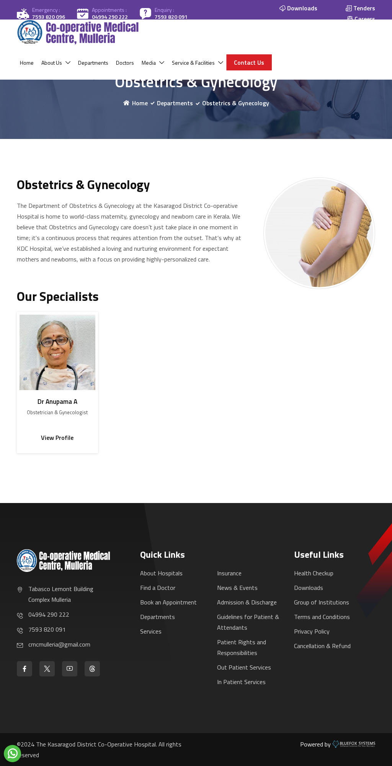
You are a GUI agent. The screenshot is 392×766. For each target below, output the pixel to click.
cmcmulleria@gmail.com (59, 644)
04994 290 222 (110, 17)
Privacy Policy (312, 631)
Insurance (229, 573)
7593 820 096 (48, 17)
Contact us (249, 62)
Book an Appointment (168, 602)
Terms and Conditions (322, 616)
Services (151, 631)
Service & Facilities (193, 63)
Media (149, 63)
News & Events (237, 587)
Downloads (308, 587)
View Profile (57, 437)
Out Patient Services (244, 667)
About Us (51, 63)
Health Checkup (313, 573)
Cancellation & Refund (322, 645)
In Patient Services (241, 681)
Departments (93, 63)
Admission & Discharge (247, 602)
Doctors (125, 63)
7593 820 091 (171, 17)
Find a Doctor (157, 587)
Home (27, 63)
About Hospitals (161, 573)
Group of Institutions (321, 602)
